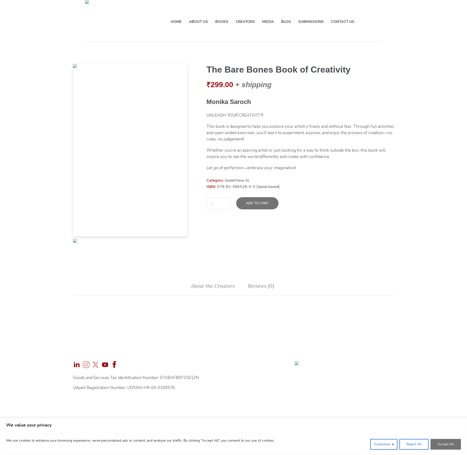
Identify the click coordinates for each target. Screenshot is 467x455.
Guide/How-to (237, 180)
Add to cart (257, 203)
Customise (382, 444)
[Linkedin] (76, 364)
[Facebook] (114, 364)
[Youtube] (105, 364)
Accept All (446, 444)
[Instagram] (86, 364)
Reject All (414, 444)
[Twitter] (95, 364)
